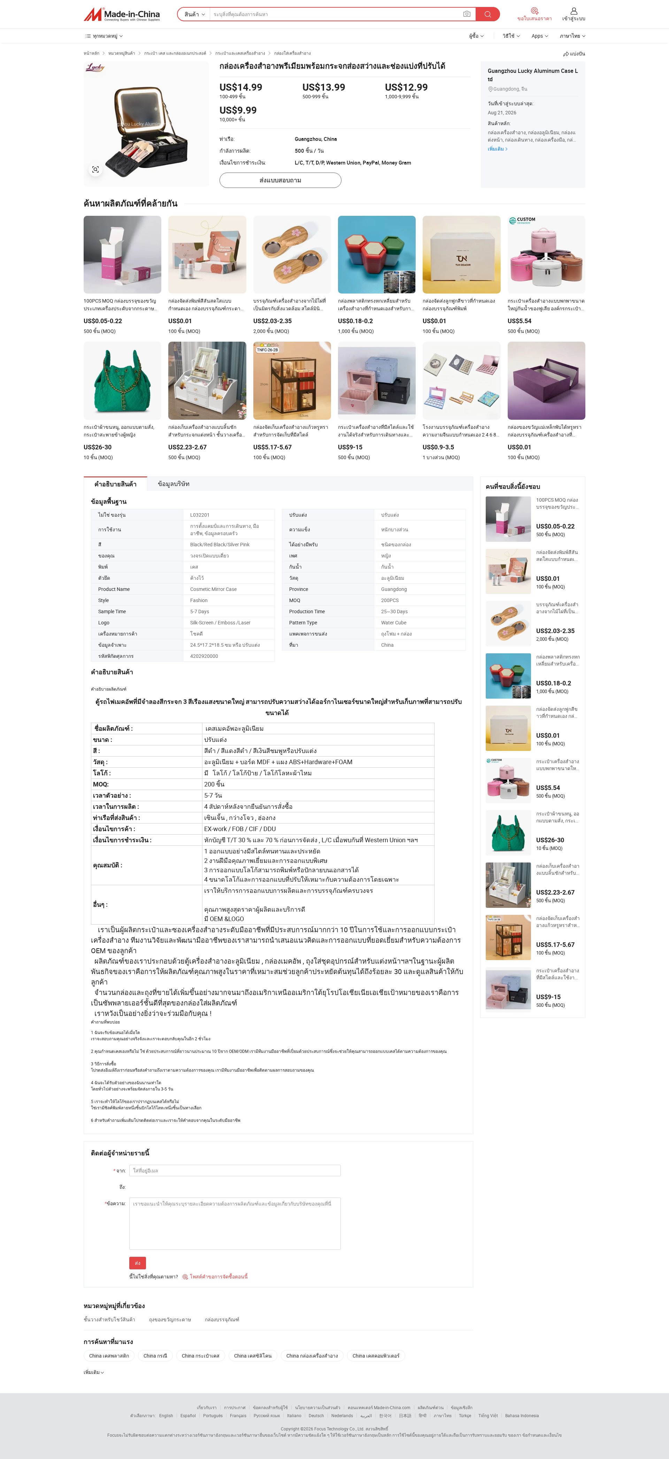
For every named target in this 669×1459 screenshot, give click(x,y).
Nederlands (342, 1415)
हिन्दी (422, 1415)
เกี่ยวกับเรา (207, 1407)
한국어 (385, 1415)
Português (213, 1415)
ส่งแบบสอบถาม (280, 180)
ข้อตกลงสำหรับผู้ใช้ (270, 1407)
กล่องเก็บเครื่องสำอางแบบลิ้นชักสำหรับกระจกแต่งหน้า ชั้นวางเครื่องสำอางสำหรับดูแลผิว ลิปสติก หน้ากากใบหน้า (557, 869)
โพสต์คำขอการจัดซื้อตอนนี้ (215, 1276)
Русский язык (267, 1415)
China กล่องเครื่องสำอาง (312, 1355)
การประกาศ (235, 1407)
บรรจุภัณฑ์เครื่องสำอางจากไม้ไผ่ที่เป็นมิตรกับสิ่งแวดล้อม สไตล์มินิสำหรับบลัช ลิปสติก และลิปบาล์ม (557, 608)
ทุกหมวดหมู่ (105, 35)
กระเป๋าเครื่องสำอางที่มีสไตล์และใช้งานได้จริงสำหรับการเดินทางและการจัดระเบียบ (557, 974)
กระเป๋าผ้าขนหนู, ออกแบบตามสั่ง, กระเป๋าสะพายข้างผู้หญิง (557, 817)
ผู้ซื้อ (473, 35)
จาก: (119, 1170)
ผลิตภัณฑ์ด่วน (431, 1407)
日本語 (405, 1415)
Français (238, 1415)
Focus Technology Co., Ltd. (339, 1428)
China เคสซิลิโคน (253, 1355)
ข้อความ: (115, 1203)
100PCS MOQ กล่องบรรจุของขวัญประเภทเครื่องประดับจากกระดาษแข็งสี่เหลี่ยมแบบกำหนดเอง (558, 503)
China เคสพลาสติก (109, 1355)
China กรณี (155, 1355)
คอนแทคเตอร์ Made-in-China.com (379, 1407)
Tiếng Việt (488, 1415)
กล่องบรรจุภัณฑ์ (222, 1319)
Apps (537, 35)
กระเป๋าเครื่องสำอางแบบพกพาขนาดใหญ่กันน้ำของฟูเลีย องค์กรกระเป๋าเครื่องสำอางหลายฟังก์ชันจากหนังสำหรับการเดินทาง (558, 765)
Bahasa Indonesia (522, 1415)
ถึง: (123, 1187)
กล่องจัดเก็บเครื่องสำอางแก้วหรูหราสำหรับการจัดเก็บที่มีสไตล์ (558, 922)
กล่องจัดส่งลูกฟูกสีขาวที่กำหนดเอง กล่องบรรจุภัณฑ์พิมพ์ (557, 713)
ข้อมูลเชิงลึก (461, 1407)
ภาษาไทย (443, 1415)
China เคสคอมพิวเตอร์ (376, 1355)
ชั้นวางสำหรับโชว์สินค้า (109, 1319)
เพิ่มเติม (496, 148)
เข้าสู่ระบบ (573, 18)
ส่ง (137, 1263)
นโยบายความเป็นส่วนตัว (317, 1407)
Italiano (294, 1415)
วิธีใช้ (509, 35)
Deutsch (316, 1415)
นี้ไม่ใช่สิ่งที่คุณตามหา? (153, 1276)
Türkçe (465, 1415)
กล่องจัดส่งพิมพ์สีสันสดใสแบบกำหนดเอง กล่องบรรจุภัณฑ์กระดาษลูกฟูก (558, 556)
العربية (366, 1415)
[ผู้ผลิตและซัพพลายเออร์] (122, 14)
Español (188, 1415)
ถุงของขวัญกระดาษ (170, 1319)
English (166, 1415)
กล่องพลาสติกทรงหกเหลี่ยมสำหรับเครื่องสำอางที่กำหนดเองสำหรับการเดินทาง (558, 660)
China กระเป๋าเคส (201, 1355)
